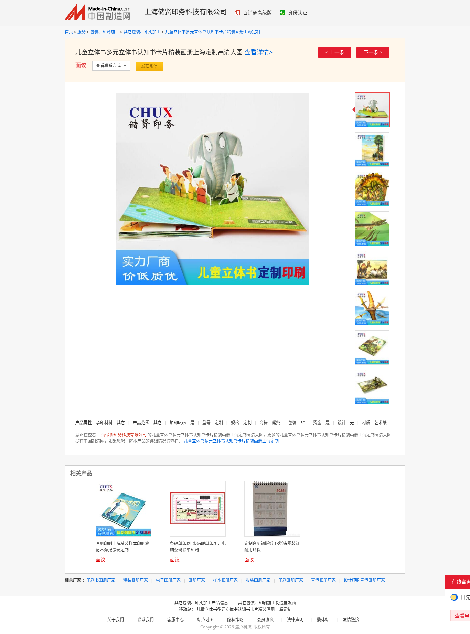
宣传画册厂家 (323, 580)
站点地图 (205, 620)
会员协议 (265, 620)
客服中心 (175, 620)
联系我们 (145, 620)
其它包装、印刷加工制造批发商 (267, 603)
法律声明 (295, 620)
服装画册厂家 (258, 580)
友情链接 (351, 620)
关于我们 (115, 620)
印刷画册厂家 (290, 580)
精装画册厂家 (135, 580)
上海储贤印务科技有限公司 (185, 12)
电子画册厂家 (168, 580)
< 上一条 (334, 52)
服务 (81, 32)
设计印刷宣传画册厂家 (364, 580)
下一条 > (373, 52)
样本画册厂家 (225, 580)
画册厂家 (197, 580)
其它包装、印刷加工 (142, 32)
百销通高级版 (257, 12)
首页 (69, 32)
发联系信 (149, 66)
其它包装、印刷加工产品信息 (201, 603)
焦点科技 (243, 627)
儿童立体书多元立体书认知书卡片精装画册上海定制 (212, 32)
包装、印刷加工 (104, 32)
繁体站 (323, 620)
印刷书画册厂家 (100, 580)
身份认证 (297, 12)
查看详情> (258, 52)
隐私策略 (235, 620)
